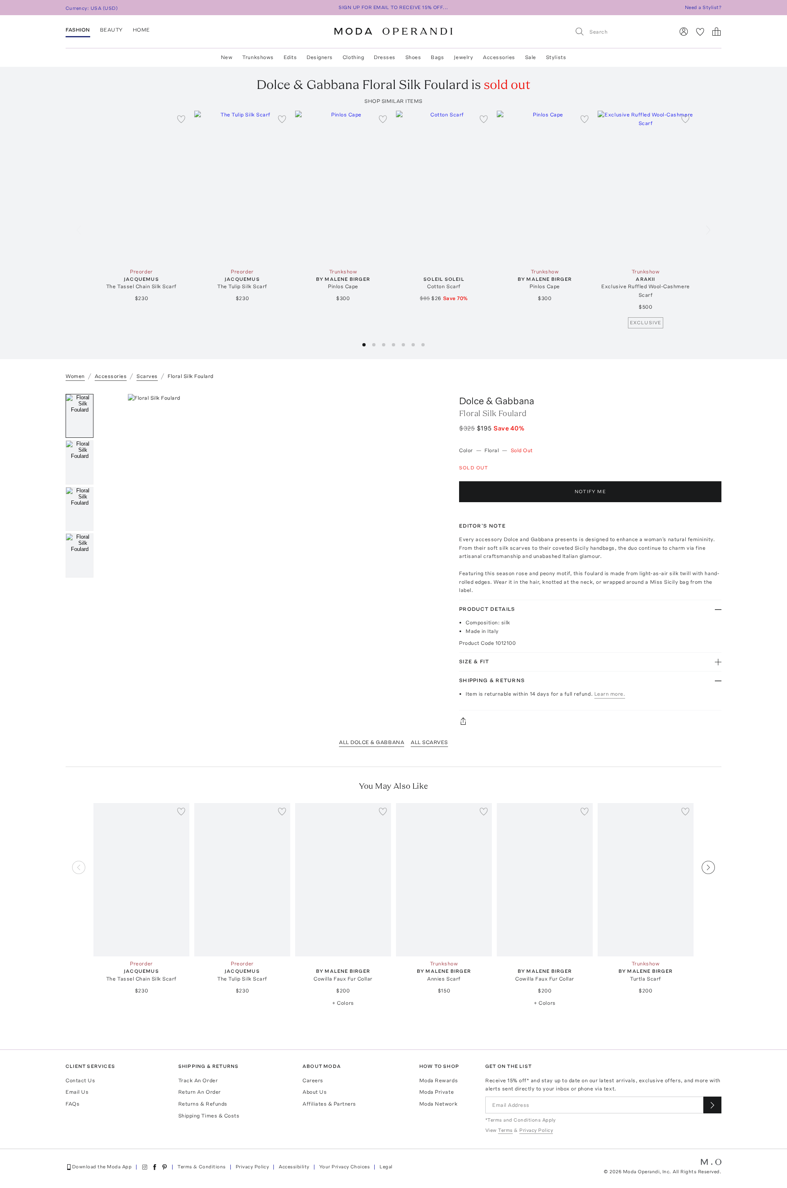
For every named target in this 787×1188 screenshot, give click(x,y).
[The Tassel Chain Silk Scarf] (141, 187)
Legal (386, 1167)
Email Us (77, 1092)
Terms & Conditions (201, 1167)
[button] (364, 344)
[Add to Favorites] (181, 119)
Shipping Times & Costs (208, 1116)
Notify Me (590, 491)
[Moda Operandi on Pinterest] (164, 1167)
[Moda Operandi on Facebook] (154, 1167)
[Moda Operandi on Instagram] (144, 1167)
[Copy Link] (590, 721)
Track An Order (198, 1080)
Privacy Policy (252, 1167)
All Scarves (429, 742)
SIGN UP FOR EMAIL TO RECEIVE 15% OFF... (393, 7)
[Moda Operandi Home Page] (393, 31)
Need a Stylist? (703, 7)
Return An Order (199, 1092)
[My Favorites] (700, 31)
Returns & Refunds (202, 1104)
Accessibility (294, 1167)
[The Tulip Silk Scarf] (242, 187)
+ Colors (343, 1003)
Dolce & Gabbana (496, 401)
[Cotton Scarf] (444, 187)
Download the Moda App (102, 1167)
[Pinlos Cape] (343, 187)
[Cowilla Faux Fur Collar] (343, 880)
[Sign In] (684, 31)
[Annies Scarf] (444, 880)
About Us (315, 1092)
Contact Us (80, 1080)
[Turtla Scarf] (646, 880)
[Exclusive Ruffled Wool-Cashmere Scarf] (646, 187)
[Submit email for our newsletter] (712, 1105)
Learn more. (610, 694)
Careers (313, 1080)
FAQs (73, 1104)
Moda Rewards (438, 1080)
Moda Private (436, 1092)
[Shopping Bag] (716, 31)
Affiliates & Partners (329, 1104)
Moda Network (438, 1104)
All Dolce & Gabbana (371, 742)
